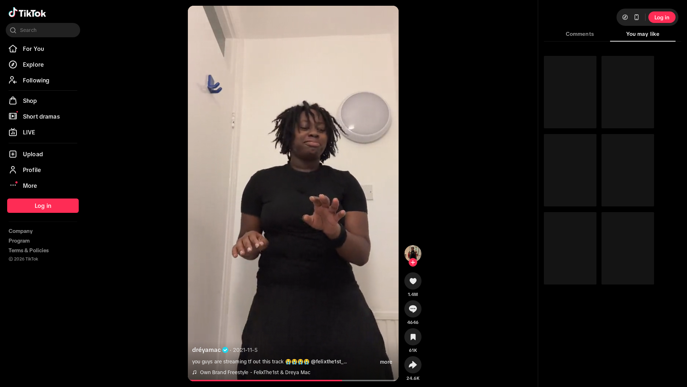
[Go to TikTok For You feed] (27, 12)
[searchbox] (43, 30)
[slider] (271, 380)
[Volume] (199, 17)
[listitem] (43, 49)
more (386, 362)
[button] (413, 283)
